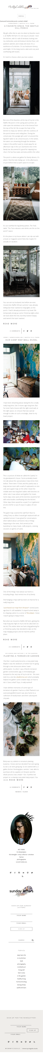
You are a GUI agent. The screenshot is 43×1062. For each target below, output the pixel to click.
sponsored (13, 23)
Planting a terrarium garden (21, 656)
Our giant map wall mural (21, 340)
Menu (21, 16)
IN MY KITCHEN (21, 958)
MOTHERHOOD (21, 967)
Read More (10, 324)
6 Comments (15, 787)
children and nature (14, 653)
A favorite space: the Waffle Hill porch (21, 27)
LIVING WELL (21, 970)
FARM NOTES (21, 973)
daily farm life (21, 955)
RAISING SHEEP (21, 985)
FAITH (21, 961)
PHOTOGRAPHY (21, 964)
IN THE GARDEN (32, 653)
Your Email (21, 923)
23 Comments (14, 647)
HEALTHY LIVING (21, 979)
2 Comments (15, 331)
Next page (32, 791)
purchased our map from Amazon (16, 608)
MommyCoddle (12, 1048)
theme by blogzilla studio (30, 1048)
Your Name (21, 915)
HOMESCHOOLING (16, 337)
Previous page (18, 791)
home (6, 337)
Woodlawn (30, 613)
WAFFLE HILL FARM (27, 23)
